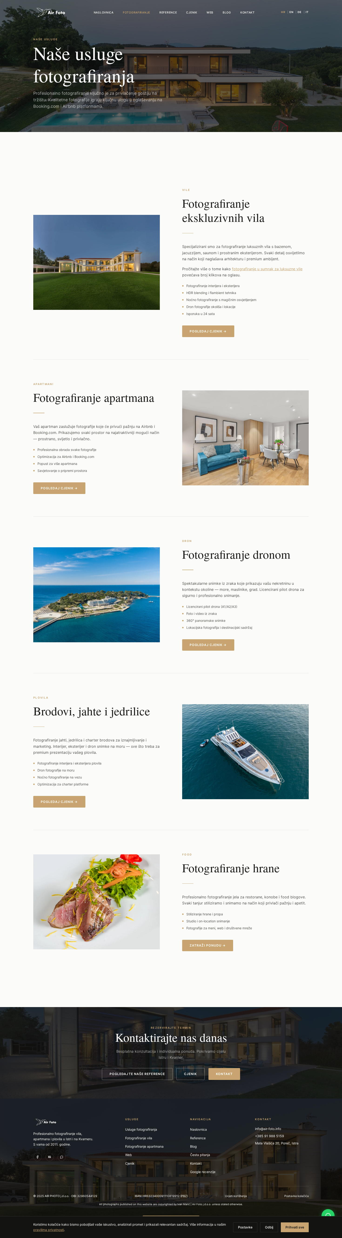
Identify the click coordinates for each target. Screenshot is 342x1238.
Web (210, 12)
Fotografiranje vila (138, 1138)
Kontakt (247, 12)
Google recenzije (202, 1172)
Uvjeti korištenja (236, 1196)
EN (291, 12)
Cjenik (191, 12)
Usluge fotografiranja (141, 1129)
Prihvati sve (294, 1227)
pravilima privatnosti (48, 1229)
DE (300, 12)
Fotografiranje (136, 12)
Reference (168, 12)
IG (49, 1157)
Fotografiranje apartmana (144, 1146)
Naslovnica (104, 12)
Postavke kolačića (296, 1196)
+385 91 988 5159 (269, 1136)
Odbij (269, 1227)
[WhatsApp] (61, 1157)
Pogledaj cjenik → (208, 331)
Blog (227, 12)
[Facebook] (37, 1157)
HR (283, 12)
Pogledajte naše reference (137, 1074)
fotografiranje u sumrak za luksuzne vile (267, 269)
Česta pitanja (200, 1155)
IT (307, 12)
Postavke (245, 1227)
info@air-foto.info (268, 1129)
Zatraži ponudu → (208, 945)
